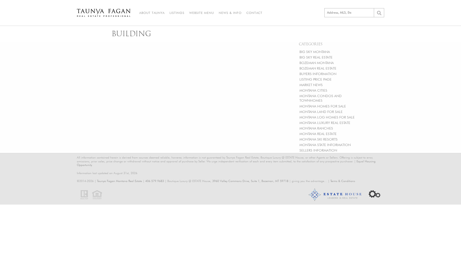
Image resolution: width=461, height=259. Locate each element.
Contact (254, 13)
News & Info (230, 13)
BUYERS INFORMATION (317, 74)
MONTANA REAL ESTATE (318, 134)
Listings (177, 13)
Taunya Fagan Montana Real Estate (119, 181)
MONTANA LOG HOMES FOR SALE (327, 117)
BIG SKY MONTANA (314, 52)
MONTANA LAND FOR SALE (321, 112)
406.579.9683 (154, 181)
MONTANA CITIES (313, 90)
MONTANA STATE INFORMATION (325, 145)
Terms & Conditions (342, 181)
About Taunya (152, 13)
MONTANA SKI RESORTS (318, 139)
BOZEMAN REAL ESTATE (317, 68)
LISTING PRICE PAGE (315, 79)
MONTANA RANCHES (316, 128)
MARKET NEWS (311, 85)
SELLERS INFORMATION (318, 150)
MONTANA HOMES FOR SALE (322, 106)
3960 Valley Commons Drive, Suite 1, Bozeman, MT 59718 (250, 181)
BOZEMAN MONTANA (316, 63)
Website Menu (201, 13)
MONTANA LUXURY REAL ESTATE (324, 123)
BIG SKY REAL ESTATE (316, 57)
